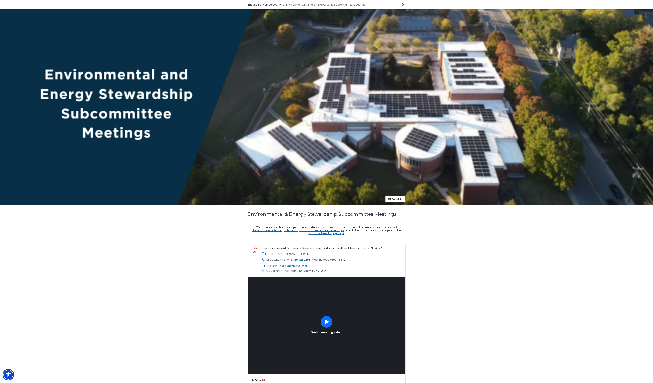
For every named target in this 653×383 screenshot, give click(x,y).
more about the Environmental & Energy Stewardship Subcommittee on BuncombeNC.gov (324, 229)
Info (344, 260)
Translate (397, 199)
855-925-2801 (301, 259)
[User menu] (402, 4)
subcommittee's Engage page (326, 233)
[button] (8, 375)
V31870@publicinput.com (290, 266)
